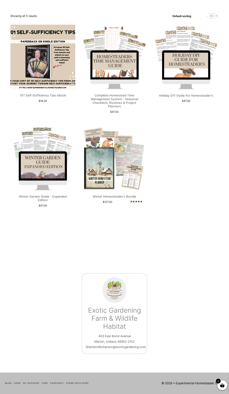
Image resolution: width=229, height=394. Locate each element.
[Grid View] (211, 15)
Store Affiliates (77, 383)
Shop (17, 383)
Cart (45, 383)
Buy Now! (41, 110)
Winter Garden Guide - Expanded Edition (43, 198)
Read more (113, 211)
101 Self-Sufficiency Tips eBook (43, 95)
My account (31, 383)
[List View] (216, 15)
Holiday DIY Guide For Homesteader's (186, 95)
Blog (8, 383)
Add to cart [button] (184, 110)
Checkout (57, 383)
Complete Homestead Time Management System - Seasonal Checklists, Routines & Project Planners (114, 101)
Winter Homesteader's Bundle (114, 196)
